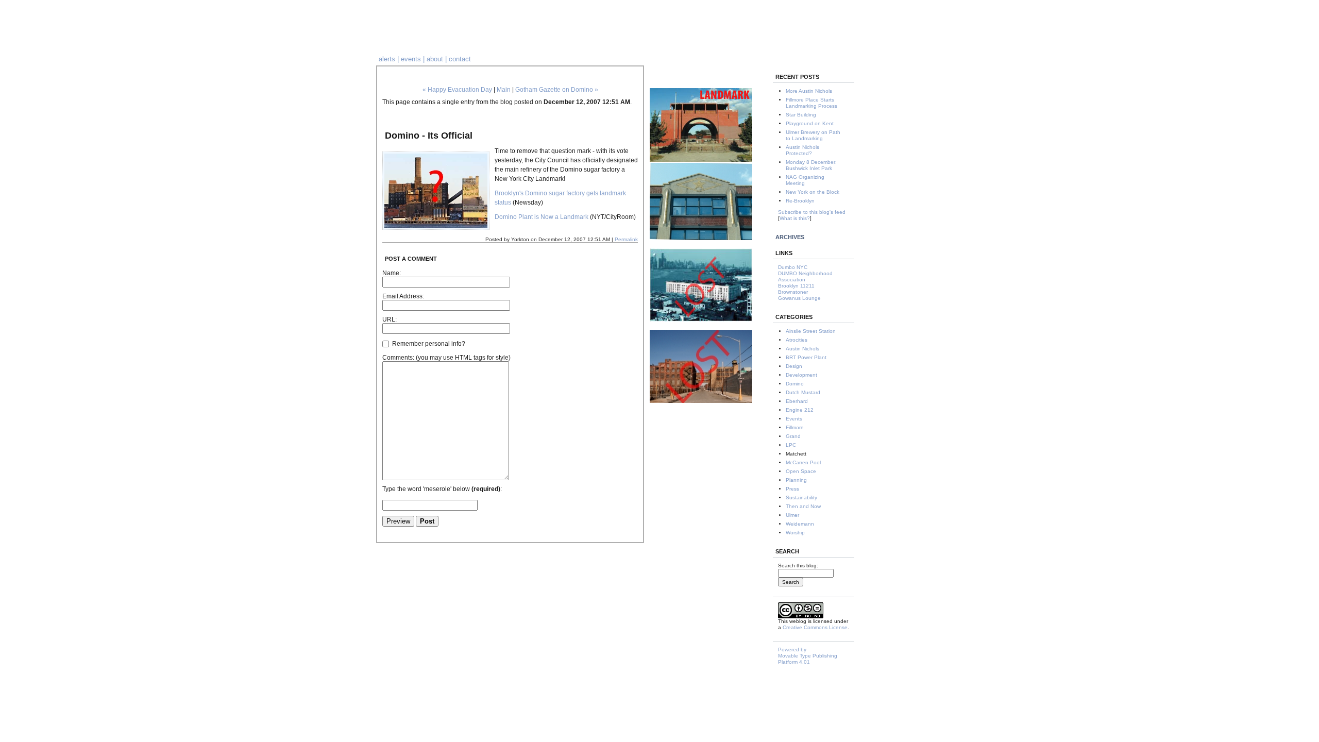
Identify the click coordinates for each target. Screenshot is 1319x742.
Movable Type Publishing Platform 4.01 (807, 659)
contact (460, 59)
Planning (796, 480)
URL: (389, 319)
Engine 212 (800, 410)
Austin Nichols (802, 348)
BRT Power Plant (806, 357)
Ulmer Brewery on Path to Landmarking (813, 135)
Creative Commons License (815, 627)
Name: (391, 273)
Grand (793, 436)
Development (801, 375)
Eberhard (797, 401)
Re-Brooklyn (800, 201)
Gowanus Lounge (799, 298)
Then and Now (803, 506)
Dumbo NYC (792, 267)
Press (792, 489)
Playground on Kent (810, 123)
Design (794, 366)
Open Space (801, 471)
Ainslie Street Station (811, 331)
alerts (387, 59)
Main (504, 89)
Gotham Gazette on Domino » (556, 89)
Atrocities (796, 340)
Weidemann (800, 524)
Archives (789, 237)
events (411, 59)
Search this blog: (798, 565)
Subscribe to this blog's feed (811, 212)
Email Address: (403, 296)
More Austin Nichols (809, 91)
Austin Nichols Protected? (802, 150)
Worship (795, 532)
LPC (791, 445)
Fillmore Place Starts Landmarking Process (811, 103)
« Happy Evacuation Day (457, 89)
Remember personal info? (428, 343)
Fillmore (795, 427)
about (435, 59)
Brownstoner (793, 292)
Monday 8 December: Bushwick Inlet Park (811, 165)
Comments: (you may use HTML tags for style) (446, 357)
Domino (795, 383)
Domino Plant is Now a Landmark (541, 217)
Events (794, 418)
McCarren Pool (803, 462)
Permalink (626, 239)
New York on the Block (812, 192)
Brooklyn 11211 (796, 286)
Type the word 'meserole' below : (442, 489)
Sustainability (801, 497)
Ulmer (792, 515)
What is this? (795, 218)
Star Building (801, 114)
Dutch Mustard (803, 392)
